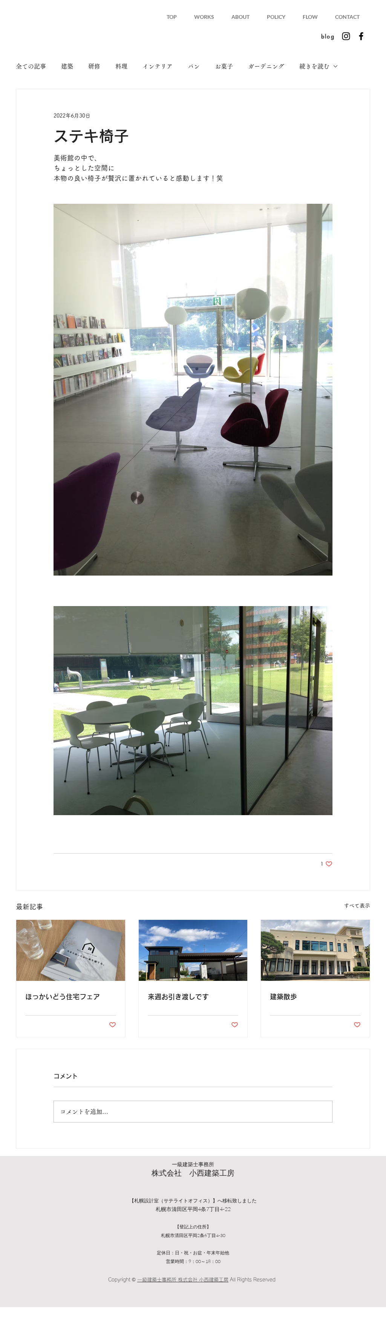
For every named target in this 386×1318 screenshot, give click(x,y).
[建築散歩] (315, 950)
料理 (121, 66)
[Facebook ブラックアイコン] (361, 36)
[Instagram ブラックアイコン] (346, 36)
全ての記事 (31, 66)
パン (194, 66)
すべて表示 (357, 905)
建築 (67, 66)
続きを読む (314, 66)
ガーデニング (266, 66)
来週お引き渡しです (178, 996)
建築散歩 (283, 996)
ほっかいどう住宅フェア (62, 996)
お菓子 (224, 66)
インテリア (157, 66)
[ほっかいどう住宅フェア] (70, 950)
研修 (94, 66)
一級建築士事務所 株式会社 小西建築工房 (182, 1279)
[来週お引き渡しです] (193, 950)
